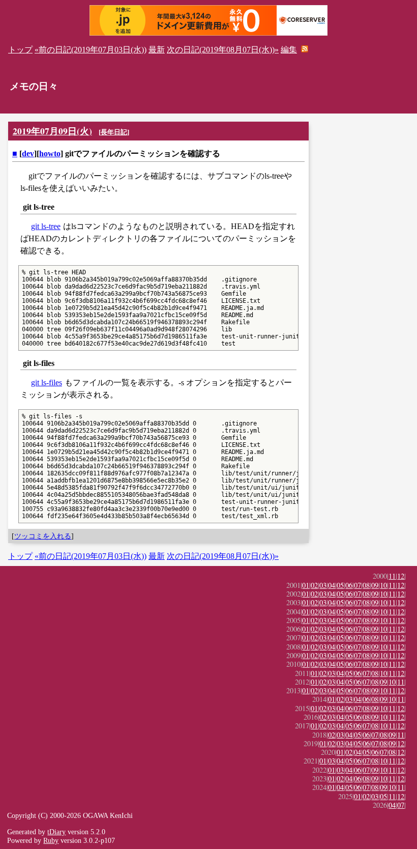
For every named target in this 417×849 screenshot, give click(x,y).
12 (400, 576)
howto (50, 153)
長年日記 (114, 132)
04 (331, 585)
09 (374, 585)
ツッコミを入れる (42, 536)
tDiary (56, 832)
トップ (20, 49)
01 (305, 585)
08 (366, 585)
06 (348, 585)
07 (357, 585)
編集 (289, 49)
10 (383, 585)
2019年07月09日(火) (52, 130)
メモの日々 (34, 86)
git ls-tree (46, 226)
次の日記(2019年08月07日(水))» (223, 49)
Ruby (50, 840)
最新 (156, 49)
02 (314, 585)
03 (322, 585)
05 (340, 585)
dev (28, 153)
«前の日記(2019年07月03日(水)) (90, 49)
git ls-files (46, 382)
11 (392, 576)
